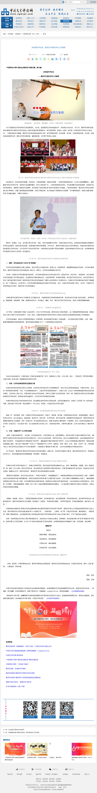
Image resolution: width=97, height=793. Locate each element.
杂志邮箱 (91, 14)
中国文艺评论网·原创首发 (14, 655)
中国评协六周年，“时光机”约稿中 (17, 664)
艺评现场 (10, 34)
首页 (4, 34)
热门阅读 (54, 21)
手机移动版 (38, 769)
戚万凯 (66, 54)
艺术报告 (42, 27)
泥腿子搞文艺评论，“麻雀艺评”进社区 (18, 682)
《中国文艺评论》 (18, 27)
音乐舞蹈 (78, 18)
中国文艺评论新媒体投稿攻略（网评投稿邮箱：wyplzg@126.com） (28, 651)
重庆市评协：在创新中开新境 (16, 668)
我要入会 (90, 24)
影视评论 (66, 18)
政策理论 (19, 18)
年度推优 (66, 24)
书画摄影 (90, 18)
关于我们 (29, 774)
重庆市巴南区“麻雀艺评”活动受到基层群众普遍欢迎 (23, 677)
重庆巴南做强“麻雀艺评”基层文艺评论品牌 (20, 673)
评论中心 (90, 27)
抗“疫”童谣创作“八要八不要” (15, 686)
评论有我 (54, 27)
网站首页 (10, 774)
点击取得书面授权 (53, 598)
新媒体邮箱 (82, 14)
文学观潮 (43, 18)
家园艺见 (42, 24)
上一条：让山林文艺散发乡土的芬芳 (13, 729)
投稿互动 (78, 21)
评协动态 (78, 27)
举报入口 (87, 774)
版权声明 (38, 774)
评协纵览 (19, 24)
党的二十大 (30, 18)
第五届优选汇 (78, 24)
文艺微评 (90, 21)
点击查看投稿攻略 (78, 591)
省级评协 (31, 24)
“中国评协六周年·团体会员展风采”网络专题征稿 (22, 659)
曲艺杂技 (19, 21)
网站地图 (93, 2)
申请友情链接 (76, 774)
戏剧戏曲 (54, 18)
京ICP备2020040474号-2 (65, 785)
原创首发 (66, 21)
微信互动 (55, 769)
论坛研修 (54, 24)
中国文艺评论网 (50, 54)
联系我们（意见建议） (52, 774)
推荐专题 (66, 27)
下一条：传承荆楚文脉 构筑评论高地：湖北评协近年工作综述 (21, 732)
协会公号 (30, 27)
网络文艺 (43, 21)
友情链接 (65, 774)
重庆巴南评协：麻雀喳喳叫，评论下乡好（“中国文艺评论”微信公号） (29, 646)
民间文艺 (31, 21)
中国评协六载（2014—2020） (31, 34)
